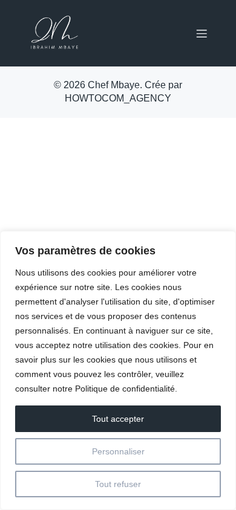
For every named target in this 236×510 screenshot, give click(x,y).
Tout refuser (118, 484)
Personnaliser (118, 451)
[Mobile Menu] (201, 33)
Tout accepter (118, 419)
